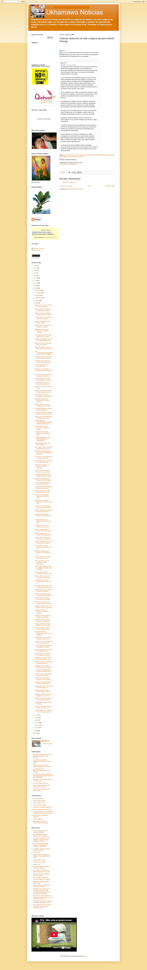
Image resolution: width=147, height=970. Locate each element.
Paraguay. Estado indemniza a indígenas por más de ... (44, 694)
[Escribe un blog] (75, 172)
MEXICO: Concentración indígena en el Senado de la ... (44, 370)
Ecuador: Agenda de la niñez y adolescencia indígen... (44, 674)
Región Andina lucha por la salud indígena (43, 443)
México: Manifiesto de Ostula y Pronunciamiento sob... (44, 510)
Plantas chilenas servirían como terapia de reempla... (43, 379)
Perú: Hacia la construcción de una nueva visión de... (44, 457)
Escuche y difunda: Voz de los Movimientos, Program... (43, 542)
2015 (35, 273)
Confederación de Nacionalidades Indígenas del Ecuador (42, 770)
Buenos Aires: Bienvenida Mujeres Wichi (42, 322)
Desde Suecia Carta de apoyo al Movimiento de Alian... (43, 417)
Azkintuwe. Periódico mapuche (42, 807)
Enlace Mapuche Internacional (42, 809)
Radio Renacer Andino (39, 805)
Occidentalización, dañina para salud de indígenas (44, 686)
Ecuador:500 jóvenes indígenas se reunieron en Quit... (43, 521)
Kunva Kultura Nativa (39, 800)
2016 (35, 270)
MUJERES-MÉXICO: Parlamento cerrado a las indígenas (43, 633)
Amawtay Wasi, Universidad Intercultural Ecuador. (41, 885)
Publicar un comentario (69, 182)
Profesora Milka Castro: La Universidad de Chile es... (43, 690)
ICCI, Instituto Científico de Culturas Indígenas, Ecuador (41, 878)
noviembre (38, 293)
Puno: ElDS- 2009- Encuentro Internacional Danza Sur (43, 447)
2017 (35, 268)
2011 (35, 283)
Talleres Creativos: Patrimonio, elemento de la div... (44, 662)
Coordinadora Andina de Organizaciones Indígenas (41, 835)
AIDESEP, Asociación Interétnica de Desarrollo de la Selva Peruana (42, 756)
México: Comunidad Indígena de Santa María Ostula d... (43, 698)
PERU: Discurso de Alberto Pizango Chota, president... (43, 313)
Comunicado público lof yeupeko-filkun (42, 365)
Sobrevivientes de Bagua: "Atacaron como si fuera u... (43, 678)
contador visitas (36, 250)
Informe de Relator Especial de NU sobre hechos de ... (44, 461)
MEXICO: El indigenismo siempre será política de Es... (42, 552)
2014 (35, 275)
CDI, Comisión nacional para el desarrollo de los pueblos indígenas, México (42, 906)
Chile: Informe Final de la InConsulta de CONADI (42, 598)
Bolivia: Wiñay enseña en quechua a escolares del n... (44, 538)
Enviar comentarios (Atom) (75, 189)
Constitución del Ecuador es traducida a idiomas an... (43, 638)
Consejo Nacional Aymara (40, 783)
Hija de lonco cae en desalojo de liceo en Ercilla (43, 305)
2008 (35, 731)
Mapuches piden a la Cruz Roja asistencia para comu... (44, 347)
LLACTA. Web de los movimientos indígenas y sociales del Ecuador (43, 812)
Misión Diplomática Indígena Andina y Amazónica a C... (43, 391)
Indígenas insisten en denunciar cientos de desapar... (42, 611)
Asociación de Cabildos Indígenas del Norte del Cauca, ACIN (42, 761)
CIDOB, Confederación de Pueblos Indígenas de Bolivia (41, 765)
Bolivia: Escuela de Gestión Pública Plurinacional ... (43, 491)
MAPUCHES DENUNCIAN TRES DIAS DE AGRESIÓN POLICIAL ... (43, 452)
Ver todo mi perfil (47, 743)
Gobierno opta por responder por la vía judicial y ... (43, 343)
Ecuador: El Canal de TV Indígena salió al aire (42, 526)
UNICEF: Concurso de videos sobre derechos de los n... (43, 658)
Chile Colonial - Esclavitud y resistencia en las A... (43, 557)
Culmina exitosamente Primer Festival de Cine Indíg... (43, 682)
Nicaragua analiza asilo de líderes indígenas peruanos (43, 606)
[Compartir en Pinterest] (81, 172)
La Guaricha (36, 852)
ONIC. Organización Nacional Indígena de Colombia (41, 786)
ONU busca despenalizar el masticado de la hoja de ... (43, 309)
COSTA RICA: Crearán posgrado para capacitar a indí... (43, 547)
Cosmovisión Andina (39, 860)
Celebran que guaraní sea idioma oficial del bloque (43, 361)
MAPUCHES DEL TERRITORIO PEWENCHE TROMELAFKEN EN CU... (43, 422)
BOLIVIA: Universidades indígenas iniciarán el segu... (42, 496)
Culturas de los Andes (39, 862)
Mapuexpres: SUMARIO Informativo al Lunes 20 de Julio (43, 502)
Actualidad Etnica (38, 798)
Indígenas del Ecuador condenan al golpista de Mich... (42, 433)
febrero (37, 725)
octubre (37, 295)
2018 (35, 265)
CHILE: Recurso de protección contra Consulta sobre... (44, 642)
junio (36, 715)
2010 (35, 285)
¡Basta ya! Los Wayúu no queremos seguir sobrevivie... (42, 466)
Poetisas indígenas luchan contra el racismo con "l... (43, 628)
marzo (37, 722)
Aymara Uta (36, 864)
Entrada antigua (110, 186)
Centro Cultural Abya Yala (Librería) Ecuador (40, 831)
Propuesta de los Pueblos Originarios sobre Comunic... (44, 666)
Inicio (89, 186)
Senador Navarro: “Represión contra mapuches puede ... (43, 357)
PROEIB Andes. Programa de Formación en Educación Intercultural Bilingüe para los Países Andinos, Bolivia (41, 891)
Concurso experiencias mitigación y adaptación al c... (43, 515)
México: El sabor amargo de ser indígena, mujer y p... (43, 654)
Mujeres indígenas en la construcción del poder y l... (43, 534)
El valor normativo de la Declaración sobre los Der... (44, 530)
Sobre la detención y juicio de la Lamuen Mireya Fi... (43, 590)
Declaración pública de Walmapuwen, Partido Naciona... (42, 400)
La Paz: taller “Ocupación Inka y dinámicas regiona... (43, 318)
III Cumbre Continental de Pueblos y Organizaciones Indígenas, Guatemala (41, 845)
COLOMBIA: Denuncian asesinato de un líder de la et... (43, 581)
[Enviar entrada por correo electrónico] (69, 172)
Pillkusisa (47, 741)
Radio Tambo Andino (39, 803)
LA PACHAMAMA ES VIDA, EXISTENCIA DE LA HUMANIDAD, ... (42, 439)
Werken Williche (38, 819)
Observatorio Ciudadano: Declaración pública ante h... (44, 395)
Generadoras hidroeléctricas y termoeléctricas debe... (43, 487)
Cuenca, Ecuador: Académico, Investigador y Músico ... (43, 646)
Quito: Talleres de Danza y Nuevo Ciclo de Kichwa (42, 471)
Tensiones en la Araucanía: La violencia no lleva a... (43, 326)
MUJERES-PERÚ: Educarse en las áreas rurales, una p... (44, 586)
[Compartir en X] (77, 172)
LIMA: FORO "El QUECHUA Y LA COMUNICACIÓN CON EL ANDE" (43, 568)
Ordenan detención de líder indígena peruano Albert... (43, 624)
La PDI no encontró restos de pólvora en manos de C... (43, 707)
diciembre (38, 290)
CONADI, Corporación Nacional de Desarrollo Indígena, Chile (42, 901)
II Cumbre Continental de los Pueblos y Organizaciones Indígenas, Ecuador (41, 839)
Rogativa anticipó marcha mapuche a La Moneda (42, 620)
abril (36, 720)
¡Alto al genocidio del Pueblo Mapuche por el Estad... (43, 335)
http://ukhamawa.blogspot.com (68, 164)
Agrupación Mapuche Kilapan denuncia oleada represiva (43, 413)
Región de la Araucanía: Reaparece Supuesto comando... (42, 331)
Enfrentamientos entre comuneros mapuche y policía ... (42, 428)
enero (37, 727)
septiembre (38, 298)
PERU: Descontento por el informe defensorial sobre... (43, 602)
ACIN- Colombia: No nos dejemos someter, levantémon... (42, 562)
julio (36, 303)
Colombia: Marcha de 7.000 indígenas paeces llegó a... (43, 475)
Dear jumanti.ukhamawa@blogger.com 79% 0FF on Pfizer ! (44, 352)
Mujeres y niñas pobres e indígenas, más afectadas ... (44, 479)
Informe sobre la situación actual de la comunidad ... (43, 576)
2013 (35, 278)
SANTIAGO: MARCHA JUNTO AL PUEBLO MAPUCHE (43, 339)
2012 (35, 280)
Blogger (84, 956)
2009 (35, 288)
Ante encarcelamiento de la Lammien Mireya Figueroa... (44, 594)
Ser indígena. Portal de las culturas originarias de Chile (41, 870)
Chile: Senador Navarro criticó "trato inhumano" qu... (43, 650)
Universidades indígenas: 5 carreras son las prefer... (43, 383)
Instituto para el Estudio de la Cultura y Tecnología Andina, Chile (41, 856)
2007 (35, 733)
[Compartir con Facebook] (79, 172)
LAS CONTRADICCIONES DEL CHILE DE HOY (42, 483)
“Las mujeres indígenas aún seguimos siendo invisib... (43, 670)
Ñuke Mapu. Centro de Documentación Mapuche (40, 822)
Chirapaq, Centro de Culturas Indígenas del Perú (41, 849)
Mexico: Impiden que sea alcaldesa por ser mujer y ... (43, 405)
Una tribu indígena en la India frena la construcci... (43, 409)
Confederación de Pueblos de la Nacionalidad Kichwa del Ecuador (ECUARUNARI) (43, 775)
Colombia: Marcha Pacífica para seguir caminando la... (43, 506)
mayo (37, 717)
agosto (37, 300)
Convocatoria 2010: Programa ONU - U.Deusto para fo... (43, 711)
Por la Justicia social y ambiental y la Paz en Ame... (44, 572)
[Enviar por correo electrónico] (72, 172)
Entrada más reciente (66, 186)
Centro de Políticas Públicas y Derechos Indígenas (42, 867)
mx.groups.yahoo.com (50, 237)
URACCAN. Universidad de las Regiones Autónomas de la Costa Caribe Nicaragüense (43, 897)
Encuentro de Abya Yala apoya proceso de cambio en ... (44, 375)
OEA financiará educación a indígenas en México (43, 616)
